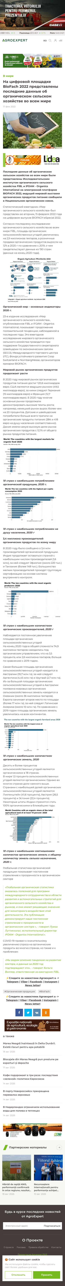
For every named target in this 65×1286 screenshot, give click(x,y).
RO (45, 40)
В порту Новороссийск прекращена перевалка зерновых (26, 1093)
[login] (55, 40)
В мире (8, 75)
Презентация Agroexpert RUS (32, 1254)
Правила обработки (38, 1247)
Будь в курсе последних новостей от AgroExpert (32, 1214)
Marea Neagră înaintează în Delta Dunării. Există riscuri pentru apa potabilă (29, 1045)
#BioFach (44, 991)
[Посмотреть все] (59, 1147)
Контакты (56, 1247)
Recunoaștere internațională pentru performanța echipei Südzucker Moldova (46, 1187)
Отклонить (18, 1274)
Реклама (21, 1247)
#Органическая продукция (20, 991)
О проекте (9, 1247)
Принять (46, 1274)
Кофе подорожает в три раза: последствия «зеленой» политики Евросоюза (30, 1077)
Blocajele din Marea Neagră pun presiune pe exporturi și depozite (30, 1061)
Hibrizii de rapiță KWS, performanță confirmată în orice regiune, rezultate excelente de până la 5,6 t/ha (16, 1187)
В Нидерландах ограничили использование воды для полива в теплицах (31, 1109)
